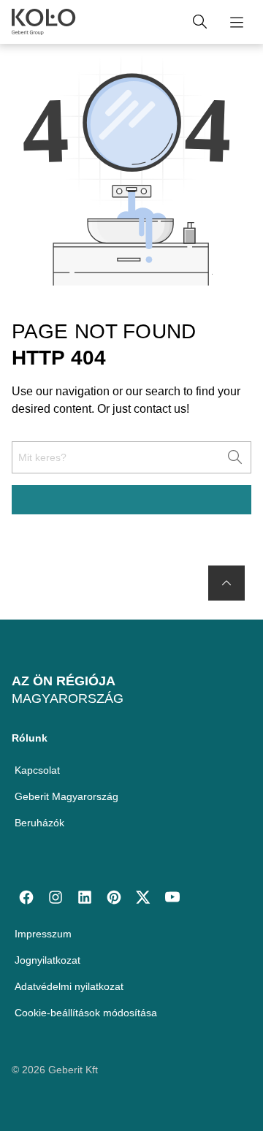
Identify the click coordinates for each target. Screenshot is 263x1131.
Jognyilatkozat (47, 960)
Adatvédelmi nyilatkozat (69, 986)
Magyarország (67, 698)
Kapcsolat (37, 770)
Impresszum (43, 934)
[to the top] (226, 583)
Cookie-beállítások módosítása (86, 1012)
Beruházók (39, 823)
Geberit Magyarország (66, 796)
